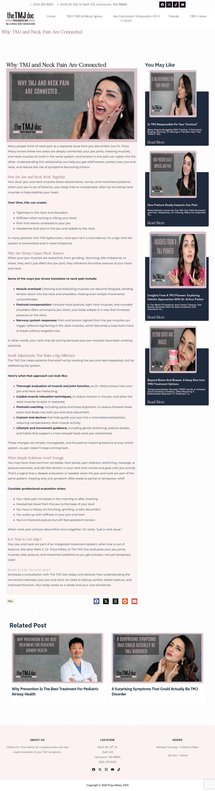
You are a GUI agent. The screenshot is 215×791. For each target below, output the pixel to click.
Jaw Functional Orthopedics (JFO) (136, 16)
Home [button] (51, 16)
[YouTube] (112, 769)
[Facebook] (93, 769)
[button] (96, 601)
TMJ (10, 601)
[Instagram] (106, 769)
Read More (156, 142)
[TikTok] (118, 769)
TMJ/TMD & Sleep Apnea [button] (84, 16)
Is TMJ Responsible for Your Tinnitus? (172, 124)
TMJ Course (198, 16)
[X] (100, 769)
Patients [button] (174, 16)
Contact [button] (126, 20)
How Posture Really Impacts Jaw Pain (172, 205)
